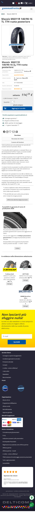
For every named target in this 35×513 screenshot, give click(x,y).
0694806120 (3, 2)
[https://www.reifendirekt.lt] (24, 507)
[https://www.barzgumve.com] (18, 507)
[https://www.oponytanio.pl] (12, 507)
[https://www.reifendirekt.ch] (7, 506)
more (5, 484)
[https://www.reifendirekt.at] (23, 506)
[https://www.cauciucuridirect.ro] (14, 507)
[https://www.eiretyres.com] (8, 507)
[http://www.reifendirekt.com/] (31, 507)
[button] (31, 497)
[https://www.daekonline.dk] (15, 506)
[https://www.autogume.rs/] (29, 507)
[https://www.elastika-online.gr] (16, 507)
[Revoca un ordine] (16, 3)
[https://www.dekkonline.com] (13, 506)
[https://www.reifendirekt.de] (2, 506)
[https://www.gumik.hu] (10, 507)
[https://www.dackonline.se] (9, 506)
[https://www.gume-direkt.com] (26, 506)
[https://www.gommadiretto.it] (11, 506)
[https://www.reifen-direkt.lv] (27, 507)
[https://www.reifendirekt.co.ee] (22, 507)
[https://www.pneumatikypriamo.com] (3, 507)
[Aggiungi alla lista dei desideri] (10, 132)
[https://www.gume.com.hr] (20, 507)
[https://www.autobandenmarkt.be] (28, 506)
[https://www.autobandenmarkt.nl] (17, 506)
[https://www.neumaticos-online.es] (21, 506)
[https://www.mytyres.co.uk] (19, 506)
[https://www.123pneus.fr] (5, 506)
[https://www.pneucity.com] (6, 507)
